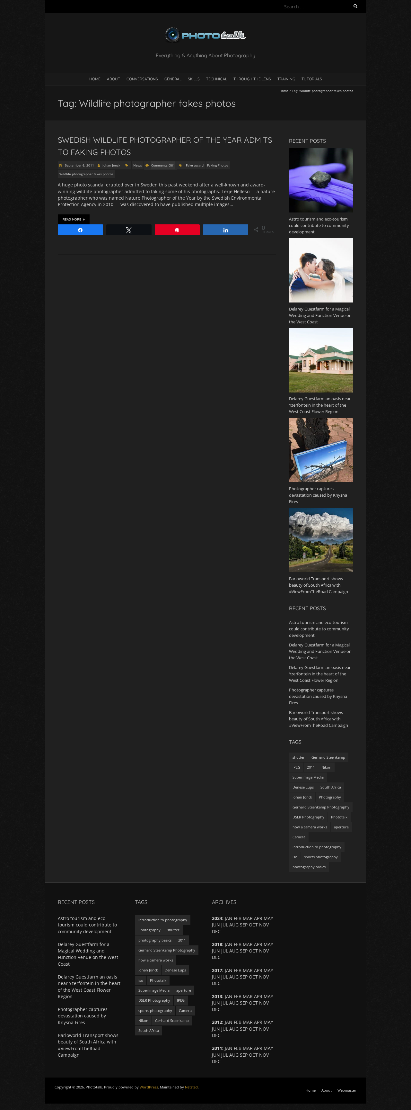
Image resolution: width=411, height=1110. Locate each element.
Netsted (191, 1087)
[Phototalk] (205, 29)
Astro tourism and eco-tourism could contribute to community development (319, 628)
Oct (253, 951)
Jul (224, 951)
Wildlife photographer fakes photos (86, 174)
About (113, 79)
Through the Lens (252, 79)
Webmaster (346, 1090)
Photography (330, 797)
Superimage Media (308, 777)
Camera (299, 837)
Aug (234, 1029)
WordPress (149, 1087)
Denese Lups (303, 787)
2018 (217, 944)
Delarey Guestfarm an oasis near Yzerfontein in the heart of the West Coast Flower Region (320, 673)
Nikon (326, 767)
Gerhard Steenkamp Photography (321, 807)
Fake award (195, 165)
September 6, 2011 (79, 165)
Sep (244, 925)
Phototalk (339, 817)
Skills (194, 79)
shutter (299, 757)
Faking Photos (217, 165)
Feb (237, 1022)
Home (95, 79)
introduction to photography (317, 846)
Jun (216, 977)
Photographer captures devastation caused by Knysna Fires (318, 696)
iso (295, 856)
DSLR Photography (308, 817)
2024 (217, 918)
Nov (264, 1029)
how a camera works (310, 827)
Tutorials (312, 79)
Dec (216, 1061)
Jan (228, 1022)
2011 (311, 767)
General (172, 79)
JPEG (296, 767)
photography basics (309, 866)
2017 (217, 970)
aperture (341, 827)
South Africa (330, 787)
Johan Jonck (111, 165)
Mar (248, 1022)
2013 (217, 996)
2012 (217, 1022)
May (268, 1022)
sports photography (321, 856)
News (137, 165)
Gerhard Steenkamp (328, 757)
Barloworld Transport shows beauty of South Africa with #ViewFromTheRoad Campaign (318, 718)
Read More (72, 219)
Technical (216, 79)
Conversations (142, 79)
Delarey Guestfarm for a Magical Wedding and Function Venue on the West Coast (320, 651)
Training (286, 79)
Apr (258, 970)
